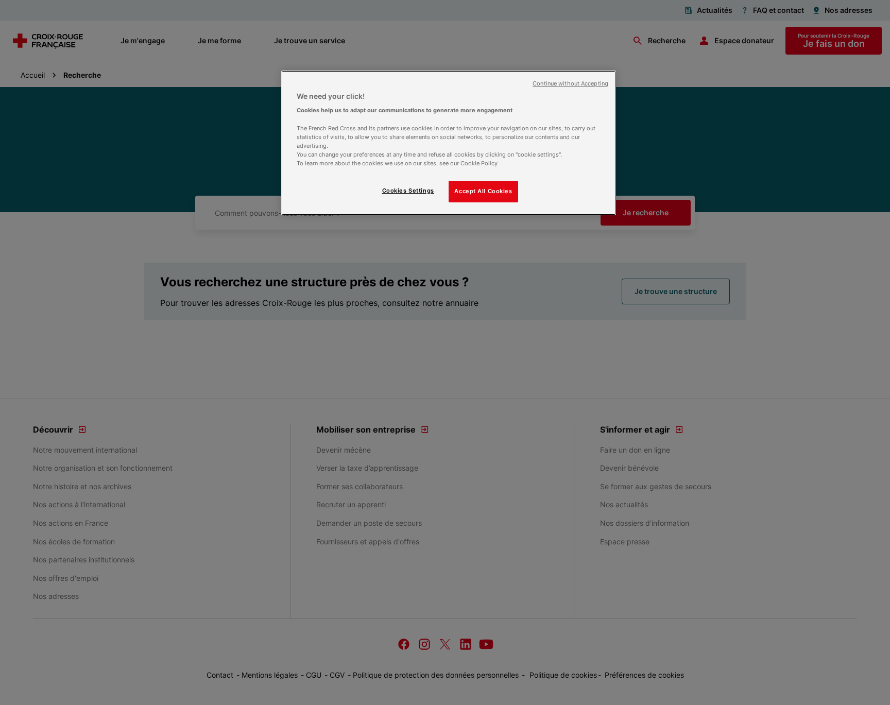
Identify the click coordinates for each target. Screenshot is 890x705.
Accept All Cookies (483, 191)
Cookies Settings (408, 190)
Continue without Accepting (570, 83)
